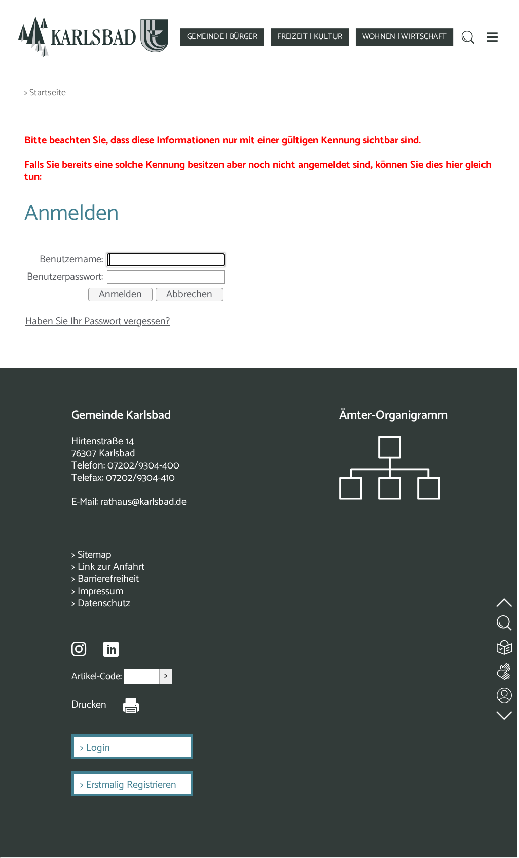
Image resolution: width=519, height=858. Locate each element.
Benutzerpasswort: (65, 276)
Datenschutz (104, 603)
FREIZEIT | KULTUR (309, 36)
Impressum (100, 591)
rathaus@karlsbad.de (143, 502)
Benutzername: (71, 259)
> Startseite (45, 93)
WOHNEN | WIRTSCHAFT (404, 36)
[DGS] (505, 669)
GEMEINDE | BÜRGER (222, 36)
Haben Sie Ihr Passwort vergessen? (97, 321)
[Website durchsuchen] (468, 38)
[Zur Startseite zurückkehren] (93, 21)
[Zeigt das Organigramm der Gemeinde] (389, 497)
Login (98, 747)
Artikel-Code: (97, 676)
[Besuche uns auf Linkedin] (111, 649)
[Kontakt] (505, 693)
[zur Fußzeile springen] (505, 713)
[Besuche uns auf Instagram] (78, 648)
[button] (492, 37)
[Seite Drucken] (123, 705)
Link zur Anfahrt (111, 567)
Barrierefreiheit (108, 579)
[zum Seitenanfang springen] (505, 596)
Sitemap (94, 555)
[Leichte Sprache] (505, 645)
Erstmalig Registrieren (131, 784)
